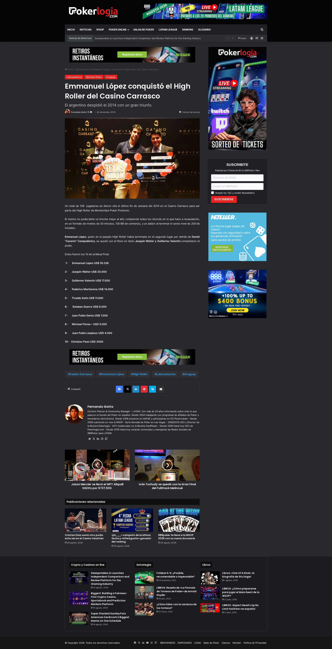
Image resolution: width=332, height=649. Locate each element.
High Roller (140, 374)
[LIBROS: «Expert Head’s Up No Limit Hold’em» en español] (210, 607)
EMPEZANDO (185, 642)
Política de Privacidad (255, 642)
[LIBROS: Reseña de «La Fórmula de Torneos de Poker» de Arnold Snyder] (144, 592)
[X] (94, 439)
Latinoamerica (166, 374)
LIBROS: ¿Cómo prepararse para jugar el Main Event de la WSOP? (240, 592)
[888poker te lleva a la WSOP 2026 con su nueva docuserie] (179, 520)
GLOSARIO (204, 29)
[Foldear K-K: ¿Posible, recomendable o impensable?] (144, 577)
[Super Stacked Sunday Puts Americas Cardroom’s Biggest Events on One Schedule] (78, 618)
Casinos (226, 642)
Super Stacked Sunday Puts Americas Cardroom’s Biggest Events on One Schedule (110, 617)
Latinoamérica (82, 69)
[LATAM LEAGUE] (132, 54)
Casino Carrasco (81, 374)
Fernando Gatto (79, 112)
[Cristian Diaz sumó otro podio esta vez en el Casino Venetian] (85, 520)
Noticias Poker (94, 77)
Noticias (85, 29)
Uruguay (110, 77)
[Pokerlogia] (93, 12)
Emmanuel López (112, 374)
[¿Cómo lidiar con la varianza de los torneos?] (144, 609)
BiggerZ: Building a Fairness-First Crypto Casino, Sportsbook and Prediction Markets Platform (109, 599)
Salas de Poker (143, 29)
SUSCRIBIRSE (224, 199)
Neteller (237, 642)
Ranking (187, 29)
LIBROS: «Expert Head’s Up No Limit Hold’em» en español (240, 607)
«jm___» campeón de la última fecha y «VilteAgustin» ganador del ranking (131, 538)
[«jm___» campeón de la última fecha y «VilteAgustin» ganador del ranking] (132, 520)
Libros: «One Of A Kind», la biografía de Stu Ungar (238, 574)
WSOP (100, 29)
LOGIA (197, 642)
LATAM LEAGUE (168, 29)
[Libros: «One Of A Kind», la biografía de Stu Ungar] (210, 577)
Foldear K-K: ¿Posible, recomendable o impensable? (175, 574)
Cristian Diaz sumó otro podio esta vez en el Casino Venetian (84, 536)
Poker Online (118, 29)
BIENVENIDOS (167, 642)
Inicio (71, 29)
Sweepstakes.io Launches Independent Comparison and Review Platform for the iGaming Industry (148, 38)
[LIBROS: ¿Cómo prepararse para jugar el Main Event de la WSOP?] (210, 593)
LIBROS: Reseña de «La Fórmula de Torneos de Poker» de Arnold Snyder (176, 591)
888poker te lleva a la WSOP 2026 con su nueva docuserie (176, 536)
